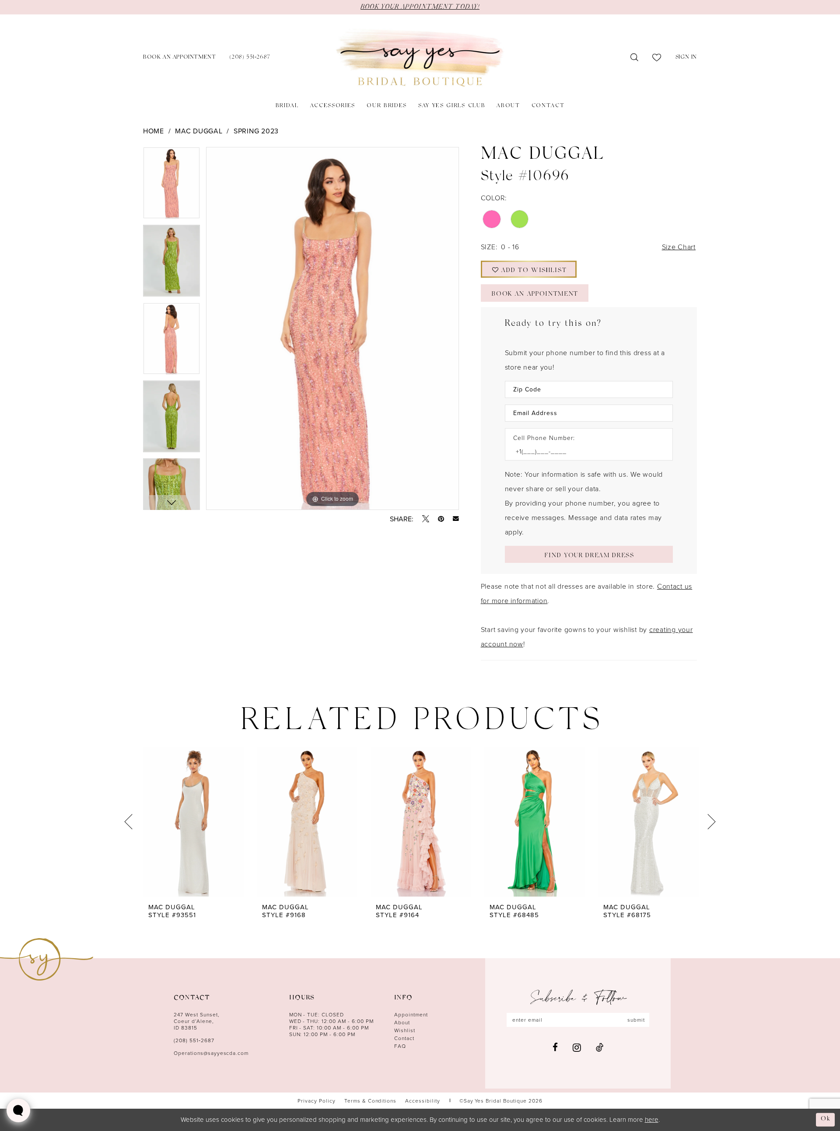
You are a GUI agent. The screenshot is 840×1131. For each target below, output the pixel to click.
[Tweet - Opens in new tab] (425, 518)
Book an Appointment (534, 294)
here (651, 1119)
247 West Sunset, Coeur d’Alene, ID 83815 (197, 1021)
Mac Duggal (198, 131)
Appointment (411, 1014)
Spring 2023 (256, 131)
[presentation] (193, 822)
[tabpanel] (171, 186)
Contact (404, 1038)
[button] (686, 58)
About (402, 1022)
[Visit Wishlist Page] (656, 57)
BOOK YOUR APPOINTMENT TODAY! (420, 7)
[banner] (420, 58)
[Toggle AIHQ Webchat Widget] (18, 1110)
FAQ (400, 1046)
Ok (825, 1119)
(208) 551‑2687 (194, 1040)
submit (636, 1019)
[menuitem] (179, 58)
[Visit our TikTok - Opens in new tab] (599, 1047)
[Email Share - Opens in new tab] (456, 519)
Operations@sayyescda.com (211, 1053)
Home (153, 131)
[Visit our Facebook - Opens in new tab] (555, 1047)
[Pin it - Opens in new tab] (441, 518)
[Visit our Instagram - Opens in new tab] (577, 1047)
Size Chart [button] (679, 246)
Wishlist (404, 1030)
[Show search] (634, 57)
